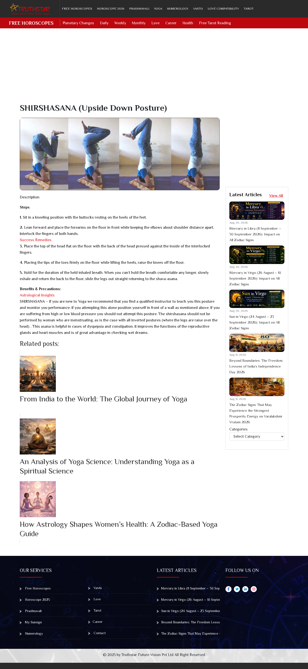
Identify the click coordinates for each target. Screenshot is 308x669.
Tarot (249, 8)
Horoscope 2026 (110, 8)
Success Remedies (35, 240)
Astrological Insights (37, 295)
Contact (99, 633)
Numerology (177, 8)
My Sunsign (33, 622)
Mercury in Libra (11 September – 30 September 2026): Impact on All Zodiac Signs (255, 234)
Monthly (139, 23)
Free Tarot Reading (215, 23)
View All (276, 195)
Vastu (198, 8)
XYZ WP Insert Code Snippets (137, 665)
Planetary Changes (78, 23)
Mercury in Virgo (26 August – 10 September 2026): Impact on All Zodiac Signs (255, 278)
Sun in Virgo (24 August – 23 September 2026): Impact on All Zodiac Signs (254, 322)
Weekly (120, 23)
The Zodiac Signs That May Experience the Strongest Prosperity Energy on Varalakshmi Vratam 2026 (255, 413)
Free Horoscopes (77, 8)
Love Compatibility (223, 8)
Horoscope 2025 (37, 599)
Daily (104, 23)
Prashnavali (139, 8)
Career (171, 23)
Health (187, 23)
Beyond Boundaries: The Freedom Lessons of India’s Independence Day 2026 (255, 366)
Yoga (158, 8)
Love (155, 23)
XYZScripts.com (179, 665)
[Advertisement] (157, 69)
